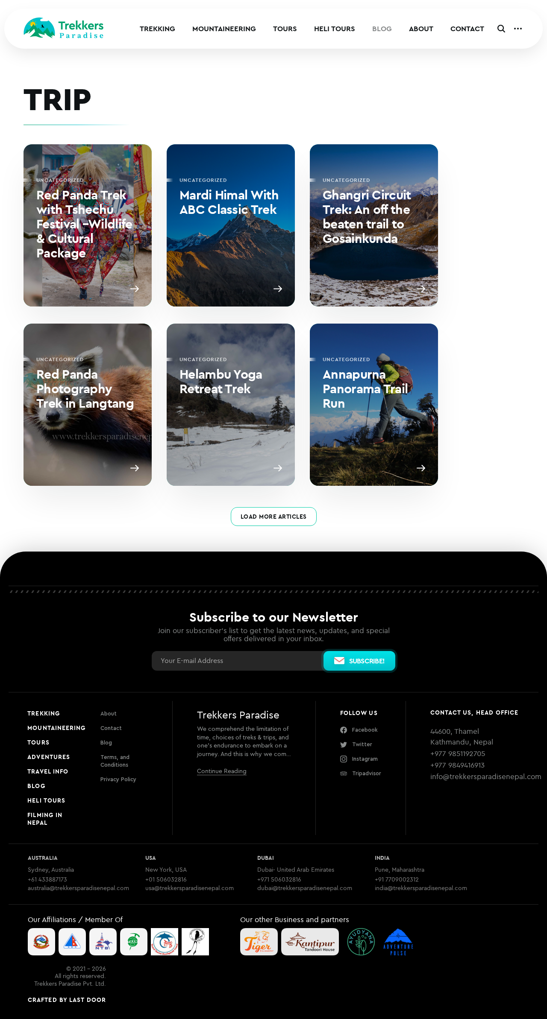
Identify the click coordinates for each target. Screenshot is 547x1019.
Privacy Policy (118, 779)
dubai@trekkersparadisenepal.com (304, 888)
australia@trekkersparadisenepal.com (78, 888)
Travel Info (47, 771)
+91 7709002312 (397, 879)
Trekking (157, 28)
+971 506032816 (279, 879)
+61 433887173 (47, 879)
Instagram (365, 759)
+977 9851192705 (457, 753)
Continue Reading (222, 771)
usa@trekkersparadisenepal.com (189, 888)
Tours (285, 28)
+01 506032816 (166, 879)
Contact (467, 28)
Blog (382, 28)
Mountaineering (224, 28)
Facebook (365, 730)
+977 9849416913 (457, 765)
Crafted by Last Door (67, 1000)
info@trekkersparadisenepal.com (485, 776)
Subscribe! (367, 661)
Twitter (362, 744)
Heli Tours (334, 28)
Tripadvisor (366, 773)
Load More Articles (274, 516)
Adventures (48, 757)
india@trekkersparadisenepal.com (421, 888)
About (421, 28)
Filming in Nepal (44, 818)
